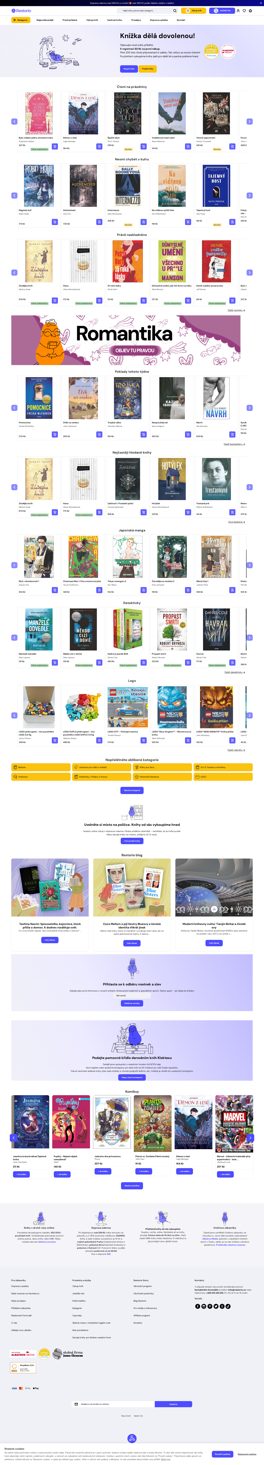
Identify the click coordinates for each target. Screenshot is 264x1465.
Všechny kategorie (132, 790)
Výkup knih (92, 20)
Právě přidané (70, 20)
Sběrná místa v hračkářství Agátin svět (91, 1322)
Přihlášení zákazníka (21, 1308)
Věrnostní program (143, 1286)
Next (250, 1138)
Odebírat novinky (132, 1003)
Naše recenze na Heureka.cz (25, 1293)
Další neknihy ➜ (236, 750)
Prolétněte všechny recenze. (231, 1244)
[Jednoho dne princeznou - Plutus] (112, 1124)
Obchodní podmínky (144, 1293)
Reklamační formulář (21, 1315)
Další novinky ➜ (236, 310)
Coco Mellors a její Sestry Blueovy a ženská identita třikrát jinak (132, 925)
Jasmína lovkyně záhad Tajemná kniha (29, 1158)
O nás (14, 1322)
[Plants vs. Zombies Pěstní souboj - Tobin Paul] (153, 1124)
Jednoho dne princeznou (108, 1156)
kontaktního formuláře (206, 1289)
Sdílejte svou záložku (21, 1330)
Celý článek (50, 940)
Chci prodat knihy (132, 841)
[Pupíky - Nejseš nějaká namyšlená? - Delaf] (71, 1124)
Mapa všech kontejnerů (132, 1077)
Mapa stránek (126, 1416)
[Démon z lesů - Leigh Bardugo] (193, 1124)
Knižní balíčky (79, 1300)
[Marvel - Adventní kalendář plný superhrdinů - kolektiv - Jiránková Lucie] (234, 1124)
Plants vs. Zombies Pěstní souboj (152, 1156)
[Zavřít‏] (261, 3)
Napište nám (138, 1416)
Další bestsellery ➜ (234, 444)
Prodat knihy (147, 69)
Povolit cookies (222, 1454)
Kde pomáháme (80, 1330)
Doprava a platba (159, 20)
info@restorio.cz (237, 1289)
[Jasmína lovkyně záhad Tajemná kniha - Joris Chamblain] (30, 1124)
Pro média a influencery (145, 1308)
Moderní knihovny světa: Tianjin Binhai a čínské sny (214, 925)
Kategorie (22, 20)
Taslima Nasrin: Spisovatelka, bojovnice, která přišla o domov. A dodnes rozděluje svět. (50, 925)
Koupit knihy (129, 69)
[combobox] (147, 11)
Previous (13, 1138)
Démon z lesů (183, 1156)
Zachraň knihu (114, 20)
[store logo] (21, 11)
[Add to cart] (55, 146)
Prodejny (136, 20)
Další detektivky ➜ (235, 672)
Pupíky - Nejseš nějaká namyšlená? (65, 1158)
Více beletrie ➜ (236, 522)
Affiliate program (142, 1315)
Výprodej (76, 1315)
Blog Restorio (140, 1300)
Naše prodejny (18, 1300)
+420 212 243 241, (215, 1292)
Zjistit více (165, 1459)
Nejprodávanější (45, 20)
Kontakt (181, 20)
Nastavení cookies (247, 1454)
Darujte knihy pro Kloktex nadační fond (91, 1337)
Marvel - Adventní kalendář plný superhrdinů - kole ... (233, 1158)
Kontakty (138, 1322)
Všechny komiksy (132, 1185)
